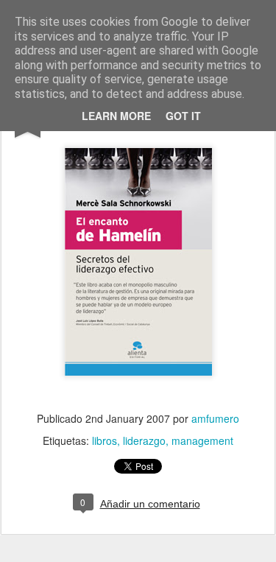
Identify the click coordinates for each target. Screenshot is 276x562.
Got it (183, 115)
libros (104, 440)
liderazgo (144, 440)
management (202, 440)
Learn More (116, 115)
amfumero (215, 418)
